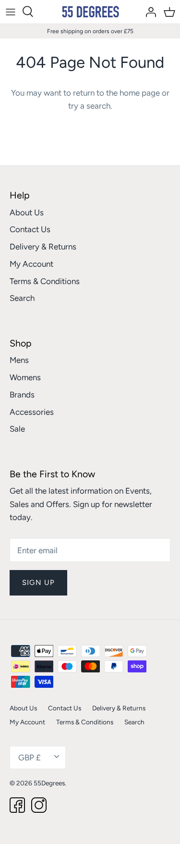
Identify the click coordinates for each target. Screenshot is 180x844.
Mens (19, 360)
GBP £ (29, 757)
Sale (17, 429)
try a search (89, 106)
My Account (31, 264)
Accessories (32, 412)
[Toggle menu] (10, 11)
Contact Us (30, 229)
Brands (22, 394)
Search (22, 298)
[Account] (148, 11)
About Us (27, 212)
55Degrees (49, 783)
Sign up (38, 582)
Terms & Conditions (45, 281)
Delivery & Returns (43, 246)
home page (140, 93)
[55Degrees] (90, 12)
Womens (25, 377)
